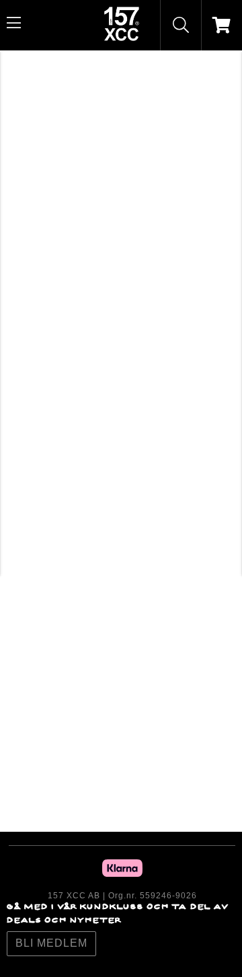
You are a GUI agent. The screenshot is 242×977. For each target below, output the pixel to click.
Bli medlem (51, 943)
